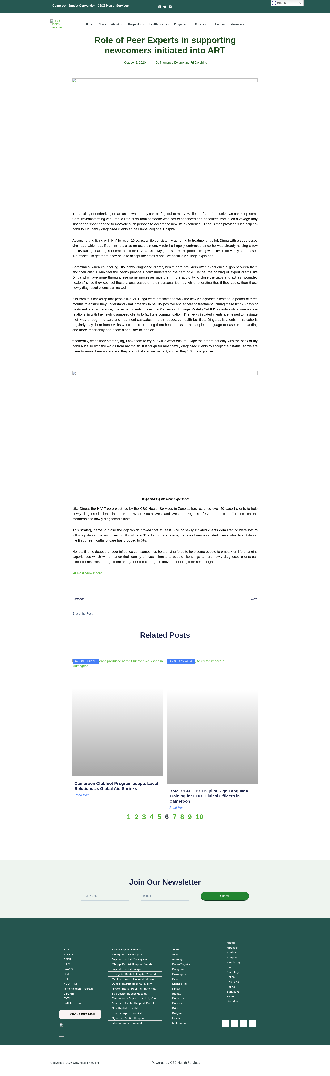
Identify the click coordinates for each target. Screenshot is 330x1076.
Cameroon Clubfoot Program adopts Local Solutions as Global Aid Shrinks (116, 786)
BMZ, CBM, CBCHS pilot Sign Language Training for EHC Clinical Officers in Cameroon (208, 796)
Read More (82, 795)
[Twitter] (165, 7)
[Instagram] (170, 7)
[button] (121, 24)
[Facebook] (160, 7)
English (281, 2)
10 (199, 817)
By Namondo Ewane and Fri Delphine (181, 62)
